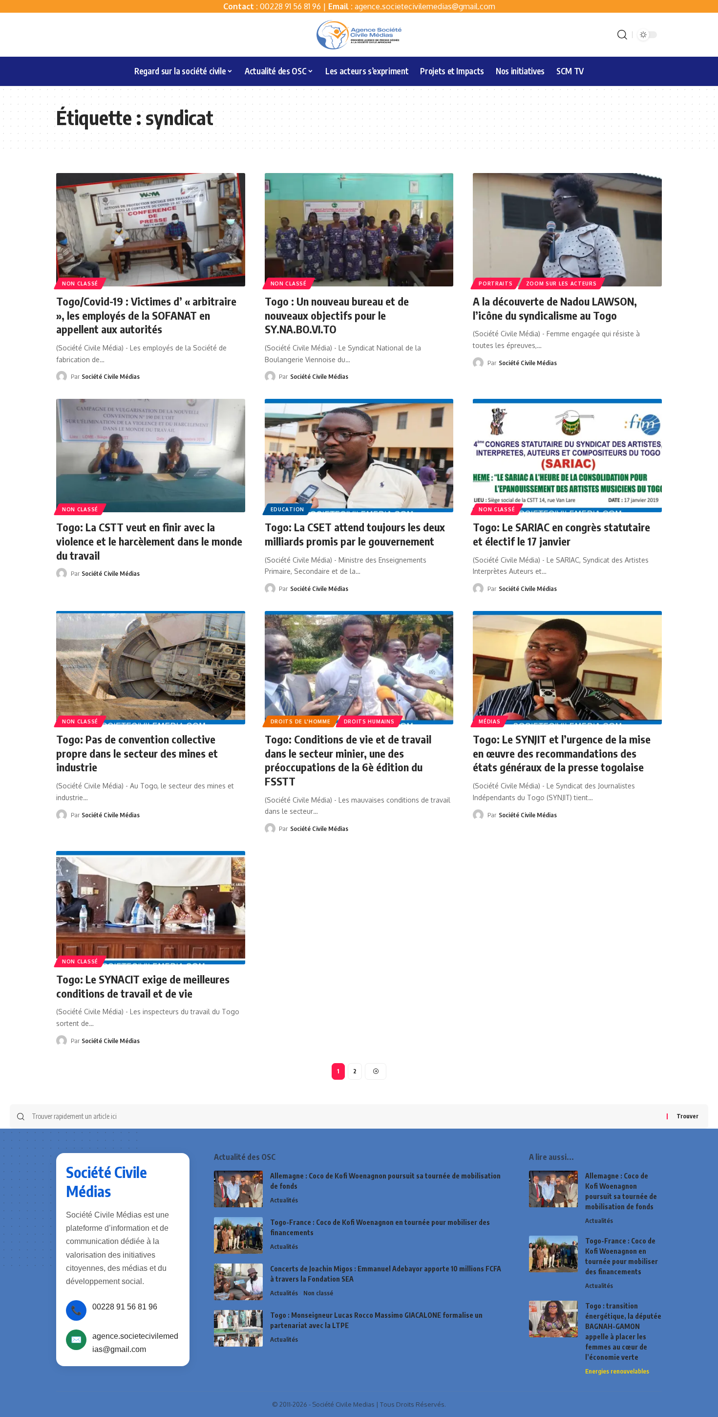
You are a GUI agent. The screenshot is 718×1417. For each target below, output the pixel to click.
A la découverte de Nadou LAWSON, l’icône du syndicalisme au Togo (555, 308)
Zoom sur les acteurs (561, 283)
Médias (489, 721)
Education (287, 509)
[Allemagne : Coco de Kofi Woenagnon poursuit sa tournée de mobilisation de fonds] (238, 1189)
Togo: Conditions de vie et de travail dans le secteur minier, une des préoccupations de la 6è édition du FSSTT (348, 760)
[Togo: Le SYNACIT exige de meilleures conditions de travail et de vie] (150, 907)
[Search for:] (345, 1116)
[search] (622, 34)
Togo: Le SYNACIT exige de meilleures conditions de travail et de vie (143, 986)
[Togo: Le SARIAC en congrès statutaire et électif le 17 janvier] (567, 455)
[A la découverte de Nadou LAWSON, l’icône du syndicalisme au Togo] (567, 229)
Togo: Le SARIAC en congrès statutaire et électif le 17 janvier (561, 534)
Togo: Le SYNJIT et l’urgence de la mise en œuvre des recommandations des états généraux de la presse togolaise (562, 753)
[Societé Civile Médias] (359, 34)
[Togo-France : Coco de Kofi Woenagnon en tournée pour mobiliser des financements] (238, 1235)
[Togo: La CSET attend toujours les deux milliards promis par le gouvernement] (359, 455)
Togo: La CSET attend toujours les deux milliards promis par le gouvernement (355, 534)
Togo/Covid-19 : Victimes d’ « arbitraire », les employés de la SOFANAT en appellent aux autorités (146, 315)
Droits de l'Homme (301, 721)
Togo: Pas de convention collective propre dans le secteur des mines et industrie (137, 753)
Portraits (495, 283)
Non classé (80, 283)
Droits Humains (369, 721)
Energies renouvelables (617, 1371)
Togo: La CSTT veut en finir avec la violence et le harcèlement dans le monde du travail (149, 541)
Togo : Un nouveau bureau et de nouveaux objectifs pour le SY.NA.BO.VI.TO (337, 315)
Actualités (284, 1200)
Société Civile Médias (111, 376)
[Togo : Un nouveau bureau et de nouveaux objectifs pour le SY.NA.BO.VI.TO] (359, 229)
